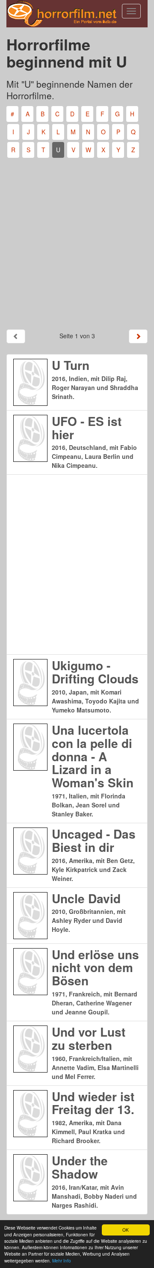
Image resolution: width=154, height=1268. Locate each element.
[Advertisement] (77, 240)
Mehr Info (61, 1260)
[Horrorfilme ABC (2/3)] (138, 336)
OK (125, 1230)
